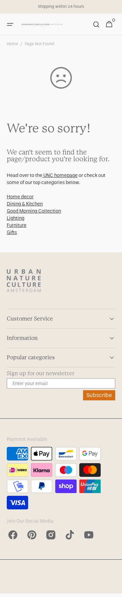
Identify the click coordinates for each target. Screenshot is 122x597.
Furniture (16, 225)
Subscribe (99, 395)
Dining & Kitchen (25, 204)
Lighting (15, 218)
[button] (10, 24)
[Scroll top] (113, 588)
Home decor (20, 197)
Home (12, 43)
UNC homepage (60, 175)
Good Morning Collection (34, 211)
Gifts (12, 232)
